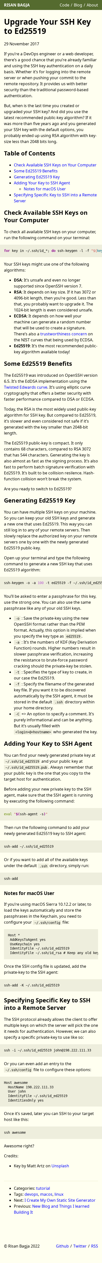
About (92, 5)
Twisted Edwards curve (25, 387)
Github (62, 1246)
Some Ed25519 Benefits (36, 171)
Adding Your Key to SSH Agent (42, 183)
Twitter (80, 1246)
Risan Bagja (17, 5)
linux (58, 1194)
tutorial (43, 1188)
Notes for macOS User (45, 189)
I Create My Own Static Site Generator (60, 1200)
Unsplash (60, 1166)
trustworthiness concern (63, 334)
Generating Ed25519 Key (37, 177)
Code (64, 5)
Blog (78, 5)
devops (31, 1194)
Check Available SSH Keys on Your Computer (55, 165)
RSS (94, 1246)
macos (46, 1194)
